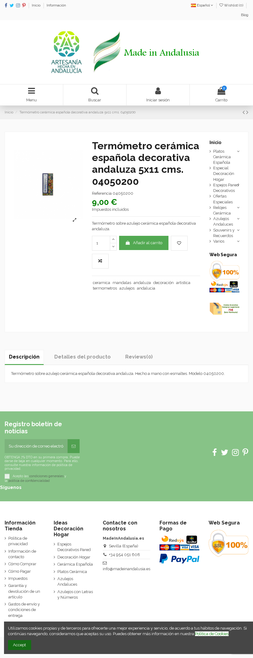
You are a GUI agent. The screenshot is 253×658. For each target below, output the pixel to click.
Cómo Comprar (22, 564)
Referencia (102, 193)
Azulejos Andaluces (223, 221)
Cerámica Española (75, 564)
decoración (163, 282)
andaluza (142, 282)
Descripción (24, 357)
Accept (19, 645)
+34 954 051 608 (124, 554)
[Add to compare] (100, 261)
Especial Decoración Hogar (223, 173)
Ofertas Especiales (223, 199)
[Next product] (247, 112)
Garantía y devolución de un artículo (24, 591)
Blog (244, 15)
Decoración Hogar (73, 557)
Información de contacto (22, 554)
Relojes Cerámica (222, 210)
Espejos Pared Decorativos (226, 188)
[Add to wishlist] (179, 243)
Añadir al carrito (147, 242)
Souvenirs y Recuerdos (223, 233)
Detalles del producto (82, 357)
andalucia (146, 288)
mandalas (122, 282)
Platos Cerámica (72, 571)
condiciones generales (46, 476)
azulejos (127, 288)
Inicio (36, 5)
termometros (105, 288)
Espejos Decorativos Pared (74, 547)
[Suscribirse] (74, 446)
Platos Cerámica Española (222, 157)
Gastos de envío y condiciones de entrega (24, 610)
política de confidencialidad (29, 480)
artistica (183, 282)
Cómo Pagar (19, 571)
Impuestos (17, 578)
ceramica (101, 282)
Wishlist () (233, 5)
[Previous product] (244, 112)
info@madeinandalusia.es (126, 569)
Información (56, 5)
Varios (218, 241)
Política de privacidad (18, 541)
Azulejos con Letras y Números (75, 594)
